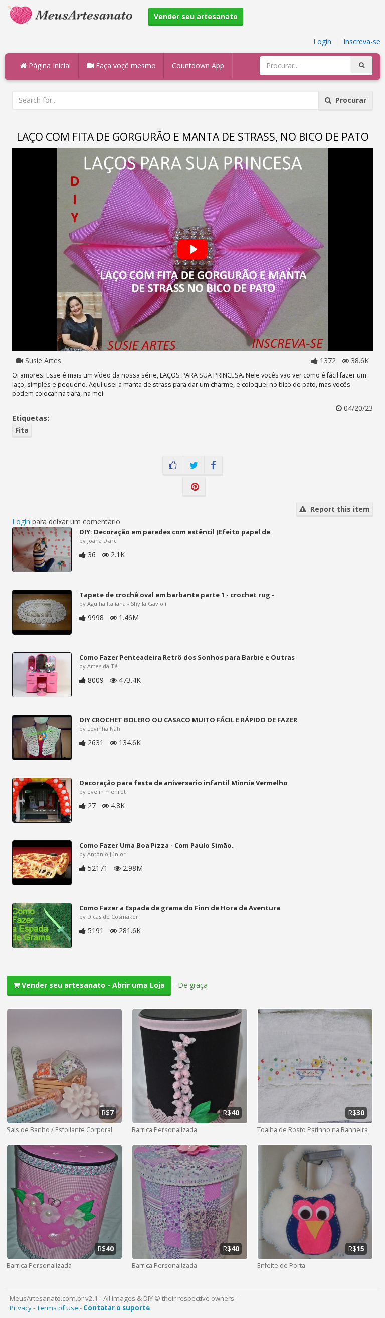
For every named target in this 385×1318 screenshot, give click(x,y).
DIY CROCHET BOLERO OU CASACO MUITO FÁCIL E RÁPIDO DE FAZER (188, 719)
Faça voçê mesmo (125, 65)
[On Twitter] (194, 466)
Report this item (338, 509)
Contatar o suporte (116, 1307)
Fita (22, 430)
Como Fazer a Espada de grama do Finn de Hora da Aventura (179, 907)
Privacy (21, 1307)
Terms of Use (57, 1307)
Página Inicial (49, 65)
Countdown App (198, 65)
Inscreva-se (361, 41)
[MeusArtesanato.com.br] (72, 14)
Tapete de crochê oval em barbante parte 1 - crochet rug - (176, 594)
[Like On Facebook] (172, 466)
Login (322, 41)
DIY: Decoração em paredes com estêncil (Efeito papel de (174, 531)
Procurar (348, 100)
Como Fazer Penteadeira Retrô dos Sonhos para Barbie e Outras (187, 657)
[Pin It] (194, 487)
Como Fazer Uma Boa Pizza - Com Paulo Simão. (156, 845)
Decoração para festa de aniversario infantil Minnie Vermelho (183, 782)
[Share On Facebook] (213, 466)
